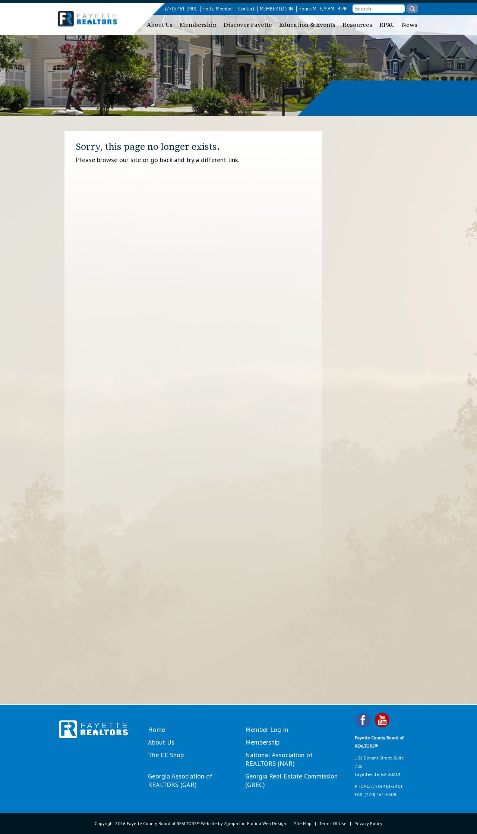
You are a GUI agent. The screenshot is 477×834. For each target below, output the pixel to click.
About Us (160, 24)
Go (412, 8)
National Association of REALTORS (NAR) (279, 759)
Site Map (303, 823)
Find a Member (217, 9)
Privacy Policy (368, 823)
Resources (357, 24)
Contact (246, 9)
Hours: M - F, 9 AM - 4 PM (323, 9)
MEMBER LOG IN (276, 9)
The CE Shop (166, 755)
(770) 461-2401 (181, 9)
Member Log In (266, 729)
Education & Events (307, 24)
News (409, 24)
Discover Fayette (248, 24)
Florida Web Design (266, 823)
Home (156, 729)
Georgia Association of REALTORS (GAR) (180, 780)
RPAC (387, 24)
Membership (198, 24)
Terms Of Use (333, 823)
